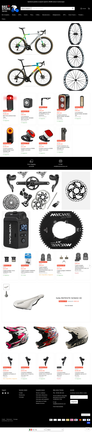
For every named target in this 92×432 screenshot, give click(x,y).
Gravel (26, 14)
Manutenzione (46, 14)
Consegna (21, 397)
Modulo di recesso (40, 403)
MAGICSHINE (24, 120)
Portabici (80, 14)
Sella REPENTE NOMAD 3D (69, 298)
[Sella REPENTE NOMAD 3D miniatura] (6, 287)
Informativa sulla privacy (41, 395)
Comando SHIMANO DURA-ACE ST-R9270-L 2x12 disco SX (27, 374)
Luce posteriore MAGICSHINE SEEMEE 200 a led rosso (27, 118)
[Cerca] (73, 8)
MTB (19, 14)
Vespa (3, 19)
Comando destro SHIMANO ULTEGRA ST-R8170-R (63, 374)
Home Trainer (72, 14)
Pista (31, 14)
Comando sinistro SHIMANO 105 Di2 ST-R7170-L (81, 374)
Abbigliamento (56, 14)
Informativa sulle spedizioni (42, 399)
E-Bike (38, 14)
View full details (69, 305)
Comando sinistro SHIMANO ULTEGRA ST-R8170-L (9, 374)
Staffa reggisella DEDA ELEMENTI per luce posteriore (45, 114)
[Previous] (2, 265)
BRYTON (5, 118)
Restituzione (22, 395)
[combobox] (37, 429)
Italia (85, 414)
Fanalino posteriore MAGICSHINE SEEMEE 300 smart (63, 116)
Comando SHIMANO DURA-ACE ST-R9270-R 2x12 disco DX (45, 374)
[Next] (89, 265)
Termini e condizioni (40, 392)
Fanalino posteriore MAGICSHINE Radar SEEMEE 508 (8, 150)
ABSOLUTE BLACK (43, 273)
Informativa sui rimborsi (41, 397)
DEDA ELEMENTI (43, 116)
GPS (64, 14)
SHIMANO (5, 273)
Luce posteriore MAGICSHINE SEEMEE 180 (81, 114)
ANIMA (22, 151)
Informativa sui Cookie (41, 401)
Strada (14, 14)
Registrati (74, 401)
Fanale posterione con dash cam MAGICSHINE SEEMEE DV (63, 147)
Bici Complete (5, 14)
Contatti (20, 392)
